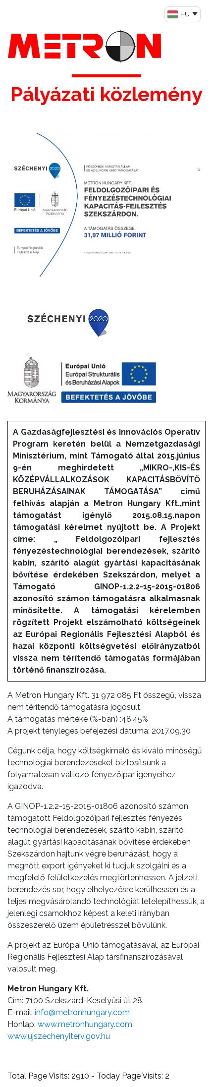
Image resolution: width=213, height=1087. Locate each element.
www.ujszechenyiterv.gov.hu (58, 1036)
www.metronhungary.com (85, 1024)
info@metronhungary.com (82, 1012)
